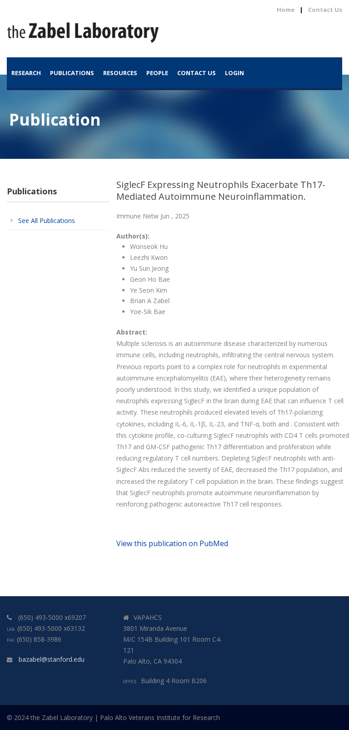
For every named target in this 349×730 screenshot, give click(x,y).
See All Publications (46, 220)
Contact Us (325, 9)
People (157, 73)
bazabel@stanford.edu (52, 659)
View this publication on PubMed (172, 543)
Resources (120, 73)
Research (26, 73)
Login (234, 73)
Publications (72, 73)
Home (285, 9)
